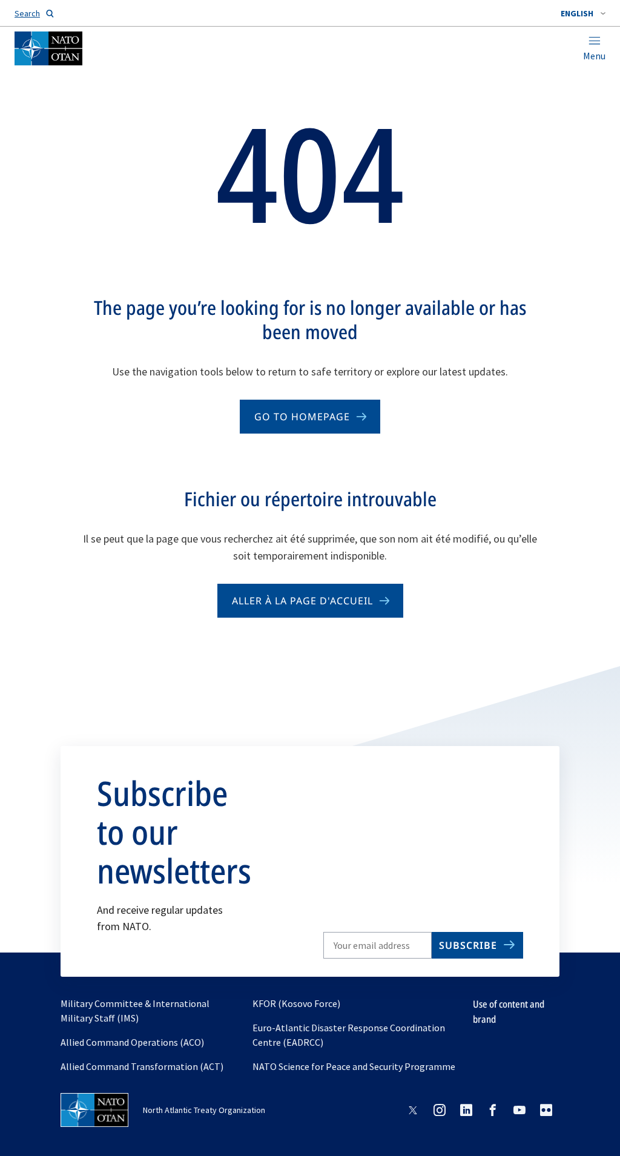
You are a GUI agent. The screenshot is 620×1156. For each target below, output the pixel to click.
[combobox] (583, 13)
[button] (583, 13)
